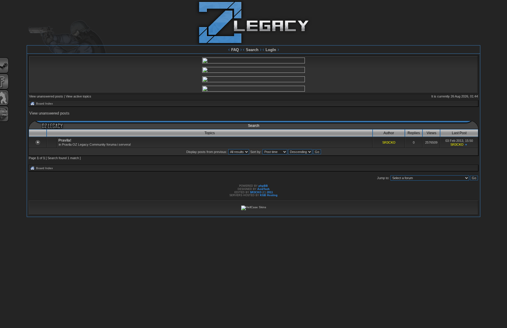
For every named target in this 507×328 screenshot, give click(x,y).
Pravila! (64, 140)
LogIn (271, 50)
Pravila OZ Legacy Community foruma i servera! (96, 144)
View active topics (78, 96)
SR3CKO (389, 142)
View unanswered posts (46, 96)
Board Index (44, 103)
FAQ (235, 50)
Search (252, 50)
